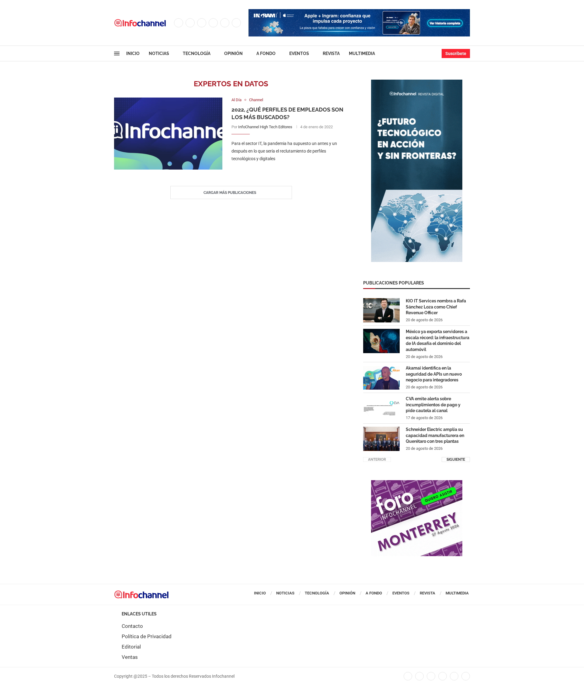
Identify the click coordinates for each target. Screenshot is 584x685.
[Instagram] (201, 22)
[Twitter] (190, 22)
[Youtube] (224, 22)
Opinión (233, 53)
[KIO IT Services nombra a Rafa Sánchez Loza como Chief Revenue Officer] (381, 310)
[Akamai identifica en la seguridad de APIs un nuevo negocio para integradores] (381, 377)
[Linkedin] (213, 22)
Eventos (299, 53)
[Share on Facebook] (283, 171)
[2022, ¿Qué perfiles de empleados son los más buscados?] (168, 134)
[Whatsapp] (236, 22)
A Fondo (266, 53)
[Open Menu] (117, 53)
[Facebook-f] (408, 676)
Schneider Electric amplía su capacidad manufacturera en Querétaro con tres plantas (435, 435)
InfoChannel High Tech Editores (265, 127)
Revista (331, 53)
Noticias (159, 53)
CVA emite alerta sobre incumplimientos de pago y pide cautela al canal (433, 404)
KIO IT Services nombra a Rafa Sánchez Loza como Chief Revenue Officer (436, 306)
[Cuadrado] (416, 483)
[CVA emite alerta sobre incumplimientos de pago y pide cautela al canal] (381, 408)
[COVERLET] (416, 83)
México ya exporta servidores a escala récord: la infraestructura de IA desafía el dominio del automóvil (437, 340)
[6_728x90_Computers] (359, 12)
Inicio (133, 53)
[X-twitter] (419, 676)
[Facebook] (178, 22)
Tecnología (196, 53)
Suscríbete (455, 53)
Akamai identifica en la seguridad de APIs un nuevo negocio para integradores (434, 374)
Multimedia (362, 53)
